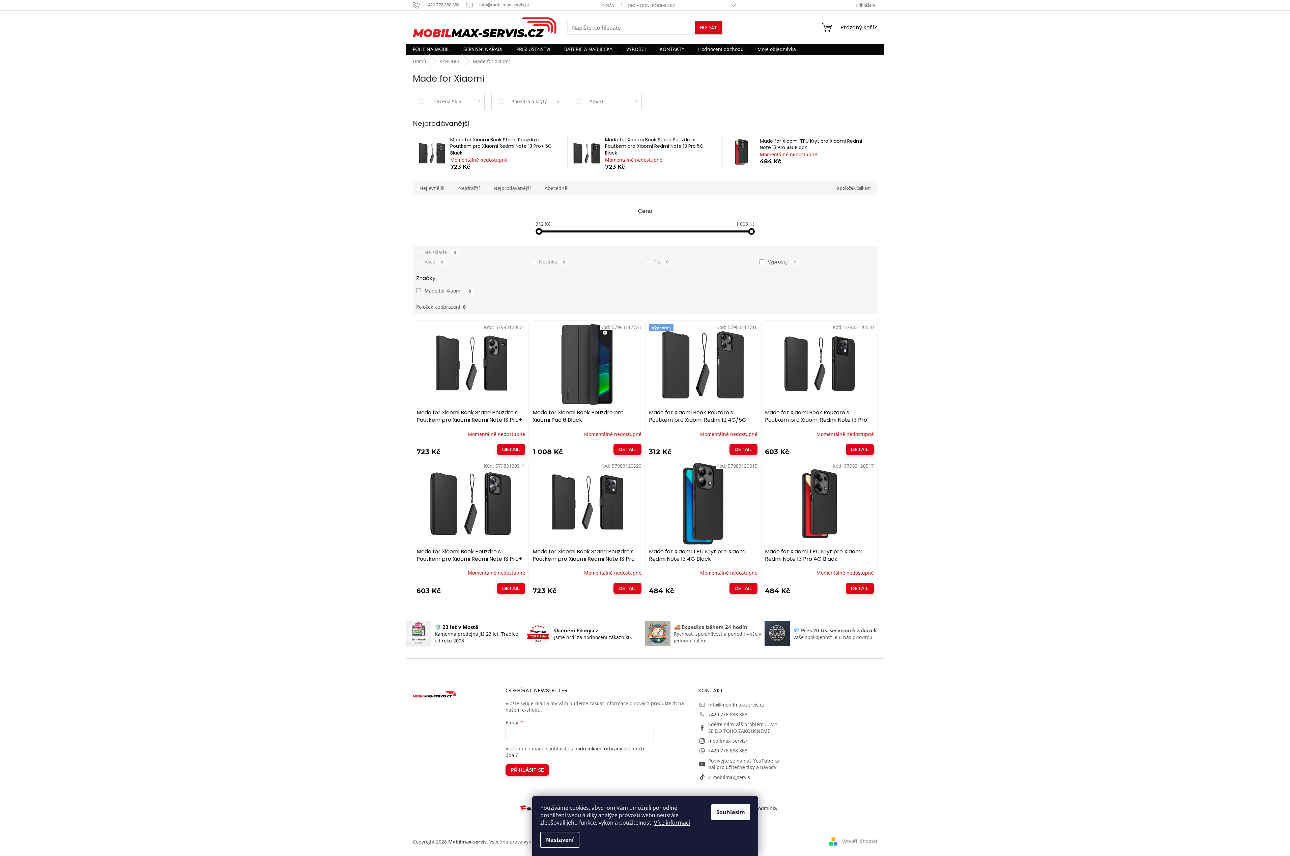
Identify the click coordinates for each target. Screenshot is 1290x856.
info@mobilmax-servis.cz (736, 704)
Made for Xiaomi (448, 290)
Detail (511, 449)
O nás (607, 5)
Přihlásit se (527, 770)
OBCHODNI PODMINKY (651, 5)
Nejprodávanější (512, 188)
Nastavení (560, 840)
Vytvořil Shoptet (860, 841)
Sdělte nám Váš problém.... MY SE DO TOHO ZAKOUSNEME (742, 727)
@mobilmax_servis (729, 777)
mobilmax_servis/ (727, 741)
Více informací (672, 822)
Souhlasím (730, 812)
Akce (434, 261)
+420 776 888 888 (727, 714)
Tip (661, 261)
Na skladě (440, 252)
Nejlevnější (432, 188)
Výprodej (782, 261)
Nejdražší (469, 188)
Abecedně (556, 188)
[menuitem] (431, 49)
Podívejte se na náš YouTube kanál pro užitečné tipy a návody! (743, 763)
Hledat (708, 27)
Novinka (552, 261)
